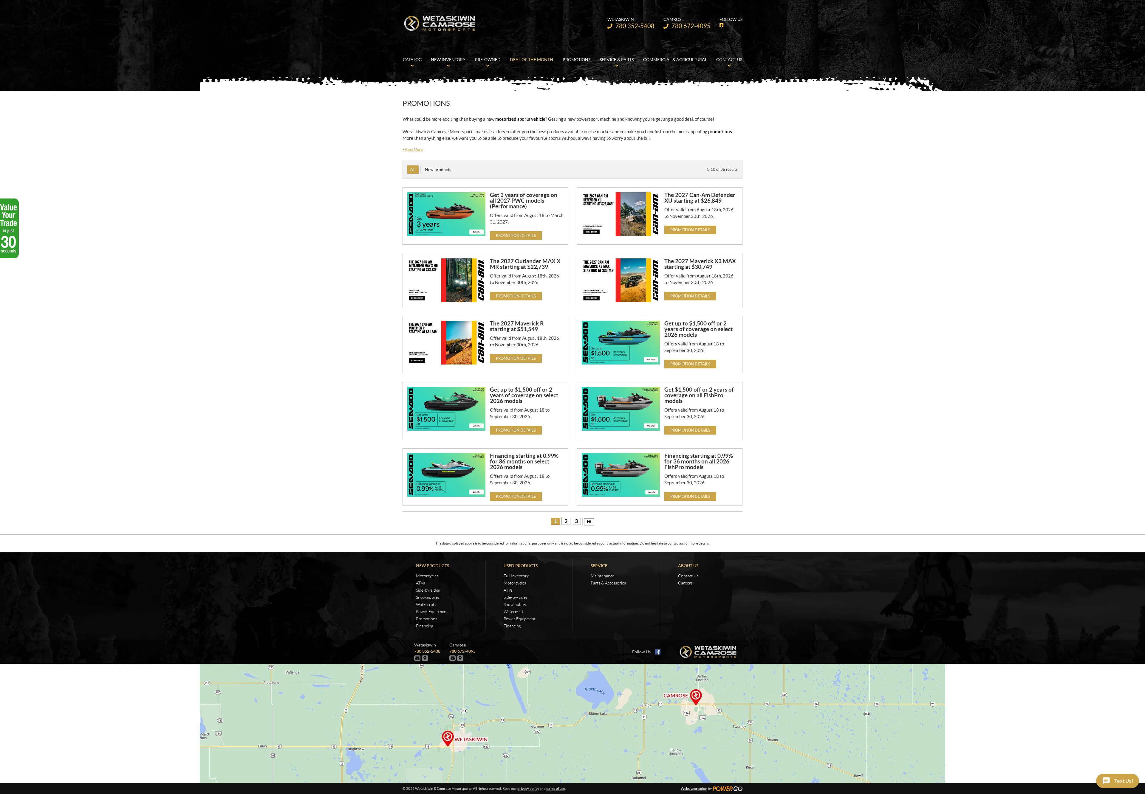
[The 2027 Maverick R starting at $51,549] (446, 343)
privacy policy (528, 788)
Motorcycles (427, 575)
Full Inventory (516, 575)
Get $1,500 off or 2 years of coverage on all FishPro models (699, 395)
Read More (413, 149)
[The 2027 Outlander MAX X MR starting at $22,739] (446, 280)
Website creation (694, 788)
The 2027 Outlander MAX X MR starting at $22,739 (525, 264)
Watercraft (426, 604)
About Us (688, 565)
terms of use (555, 788)
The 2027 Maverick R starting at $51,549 (517, 326)
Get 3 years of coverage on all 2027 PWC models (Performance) (523, 201)
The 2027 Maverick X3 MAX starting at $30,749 (700, 264)
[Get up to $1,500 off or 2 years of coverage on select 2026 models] (621, 343)
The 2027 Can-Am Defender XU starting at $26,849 (699, 198)
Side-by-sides (428, 590)
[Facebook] (657, 652)
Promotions (426, 618)
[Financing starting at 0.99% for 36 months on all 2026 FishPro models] (621, 475)
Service (599, 565)
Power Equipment (432, 611)
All (413, 169)
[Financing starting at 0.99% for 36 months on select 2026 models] (446, 475)
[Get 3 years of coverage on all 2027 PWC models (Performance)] (446, 214)
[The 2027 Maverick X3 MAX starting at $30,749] (621, 280)
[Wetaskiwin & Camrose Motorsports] (440, 23)
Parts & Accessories (608, 583)
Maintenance (602, 575)
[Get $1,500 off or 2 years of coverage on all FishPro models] (621, 409)
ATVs (420, 583)
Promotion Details (516, 235)
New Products (432, 565)
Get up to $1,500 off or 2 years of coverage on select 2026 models (698, 329)
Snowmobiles (428, 597)
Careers (685, 583)
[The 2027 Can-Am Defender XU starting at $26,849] (621, 214)
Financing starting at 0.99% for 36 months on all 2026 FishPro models (698, 461)
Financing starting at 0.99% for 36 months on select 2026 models (524, 461)
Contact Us (688, 575)
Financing (424, 626)
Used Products (521, 565)
